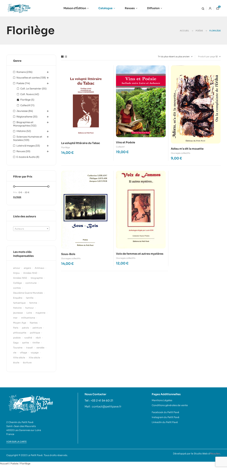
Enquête (17, 297)
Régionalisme (24, 116)
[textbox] (31, 228)
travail (29, 347)
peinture (37, 327)
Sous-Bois (68, 254)
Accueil (184, 30)
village (23, 352)
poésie (17, 337)
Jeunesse (22, 110)
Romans (21, 72)
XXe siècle (34, 357)
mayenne (40, 312)
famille (29, 297)
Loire (29, 312)
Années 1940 (30, 273)
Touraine (17, 347)
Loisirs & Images (25, 145)
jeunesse (18, 312)
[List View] (66, 56)
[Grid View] (62, 56)
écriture (27, 362)
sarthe (25, 342)
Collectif (120, 146)
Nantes (34, 322)
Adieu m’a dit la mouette (187, 148)
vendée (40, 347)
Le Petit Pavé (35, 455)
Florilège (25, 99)
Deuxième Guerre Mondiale (28, 292)
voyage (35, 352)
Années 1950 (20, 278)
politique (35, 332)
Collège (17, 283)
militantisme (28, 317)
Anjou (16, 273)
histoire (17, 307)
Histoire (21, 131)
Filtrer (17, 197)
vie (14, 352)
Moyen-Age (19, 322)
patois (25, 327)
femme (33, 302)
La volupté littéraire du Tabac (80, 143)
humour (29, 307)
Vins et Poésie (125, 142)
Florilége (65, 147)
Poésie (199, 30)
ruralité (28, 337)
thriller (36, 342)
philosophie (19, 332)
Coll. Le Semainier (30, 88)
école (16, 362)
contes (17, 288)
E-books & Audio (26, 156)
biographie (37, 278)
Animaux (39, 268)
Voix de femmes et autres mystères (139, 253)
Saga (15, 342)
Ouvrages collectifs (180, 153)
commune (31, 283)
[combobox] (31, 228)
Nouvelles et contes (28, 77)
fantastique (19, 302)
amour (16, 268)
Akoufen (215, 453)
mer (15, 317)
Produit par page (206, 56)
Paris (15, 327)
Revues (20, 151)
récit (38, 337)
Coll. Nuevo (27, 94)
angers (27, 268)
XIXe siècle (19, 357)
